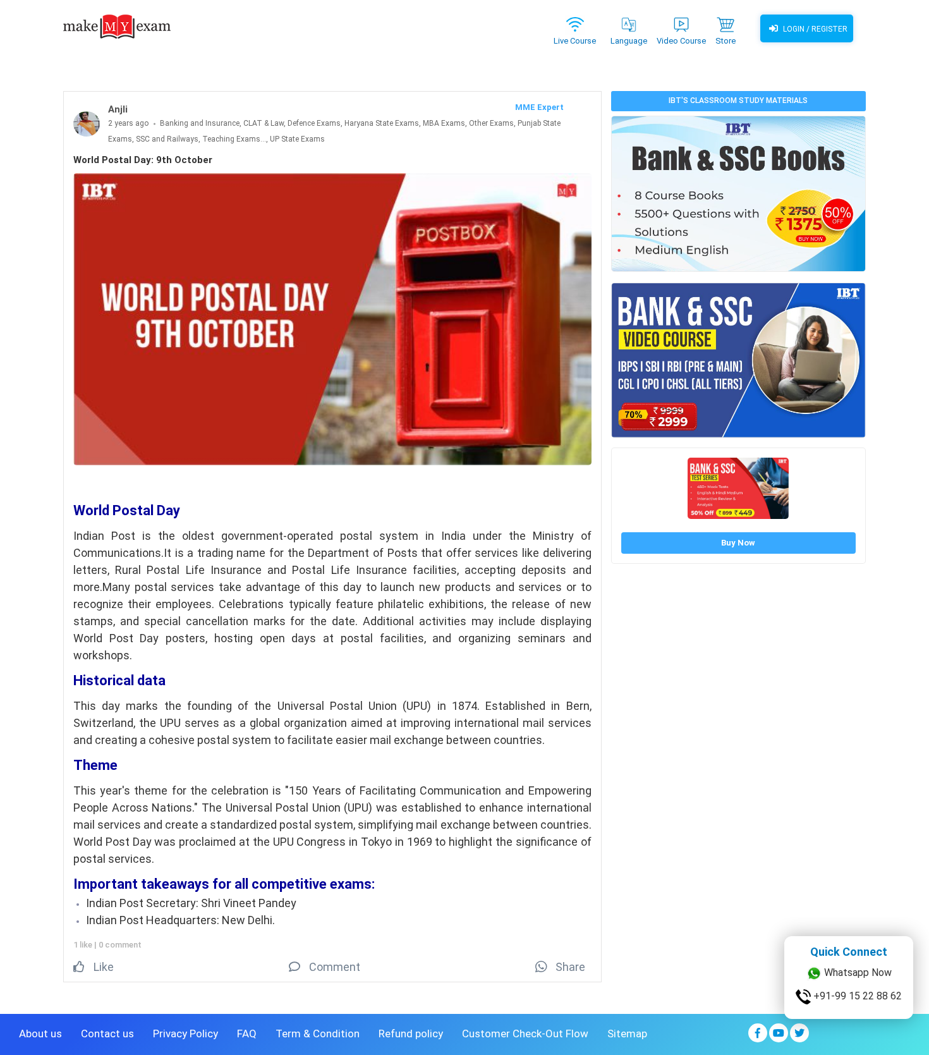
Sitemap (627, 1033)
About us (40, 1033)
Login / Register (814, 29)
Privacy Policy (185, 1033)
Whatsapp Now (857, 973)
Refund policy (411, 1033)
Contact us (107, 1033)
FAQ (247, 1033)
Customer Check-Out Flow (525, 1033)
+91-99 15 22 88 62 (856, 996)
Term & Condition (318, 1033)
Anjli (118, 109)
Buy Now (738, 542)
